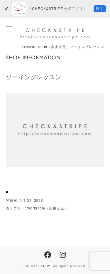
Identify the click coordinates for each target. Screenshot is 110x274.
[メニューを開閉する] (9, 28)
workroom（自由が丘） (47, 208)
